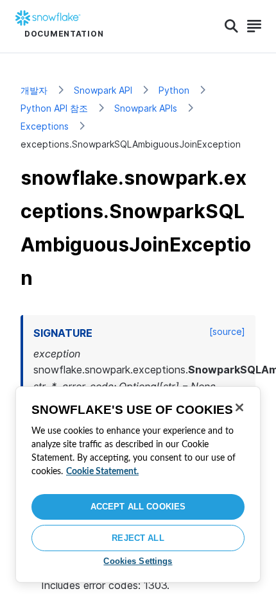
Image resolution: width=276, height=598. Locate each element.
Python (174, 90)
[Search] (231, 26)
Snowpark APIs (145, 108)
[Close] (239, 407)
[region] (138, 484)
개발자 (34, 90)
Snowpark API (103, 90)
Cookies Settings (137, 561)
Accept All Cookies (138, 506)
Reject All (138, 538)
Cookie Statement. (102, 471)
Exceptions (45, 126)
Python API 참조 (54, 108)
